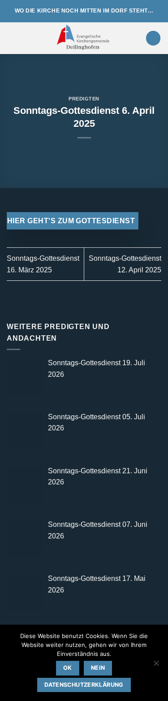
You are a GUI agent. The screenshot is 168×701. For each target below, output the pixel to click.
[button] (12, 38)
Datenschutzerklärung (84, 684)
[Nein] (156, 666)
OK (67, 667)
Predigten (84, 98)
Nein (98, 667)
